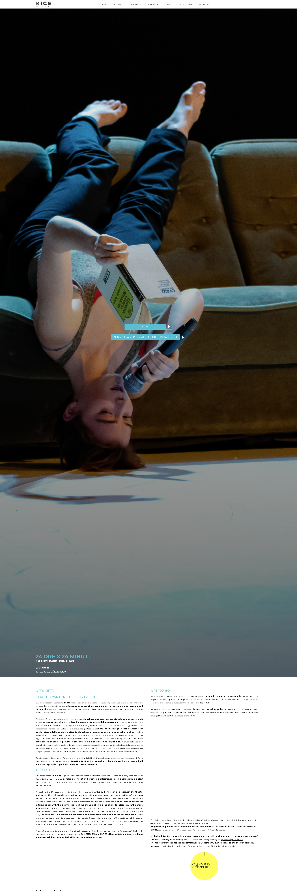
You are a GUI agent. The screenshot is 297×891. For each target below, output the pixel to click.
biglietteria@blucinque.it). (198, 823)
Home (104, 4)
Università (152, 4)
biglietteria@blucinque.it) (232, 839)
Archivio (136, 4)
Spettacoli (119, 4)
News (167, 4)
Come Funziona (184, 4)
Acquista (204, 4)
